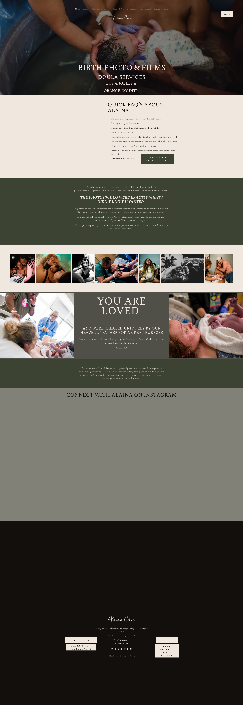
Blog (167, 640)
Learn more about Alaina (157, 159)
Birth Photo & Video (99, 9)
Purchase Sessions (161, 9)
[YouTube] (131, 649)
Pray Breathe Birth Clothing (167, 651)
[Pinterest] (121, 649)
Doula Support (145, 9)
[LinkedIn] (118, 649)
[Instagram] (112, 649)
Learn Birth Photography (81, 647)
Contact (227, 14)
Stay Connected (128, 636)
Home (77, 9)
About (85, 9)
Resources (80, 640)
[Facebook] (115, 649)
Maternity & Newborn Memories (123, 9)
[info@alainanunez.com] (124, 649)
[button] (83, 135)
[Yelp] (128, 649)
